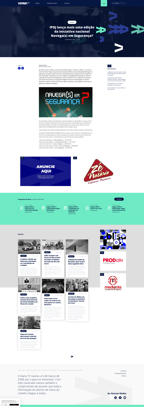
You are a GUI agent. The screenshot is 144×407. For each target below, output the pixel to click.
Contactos (67, 3)
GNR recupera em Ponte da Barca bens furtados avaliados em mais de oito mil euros (52, 259)
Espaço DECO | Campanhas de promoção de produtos (74, 209)
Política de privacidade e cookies (34, 370)
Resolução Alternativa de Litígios (76, 370)
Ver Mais (119, 199)
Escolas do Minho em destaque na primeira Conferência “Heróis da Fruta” (76, 300)
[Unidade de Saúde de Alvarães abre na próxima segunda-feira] (77, 254)
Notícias (37, 3)
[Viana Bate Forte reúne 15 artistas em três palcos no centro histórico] (53, 293)
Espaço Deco (28, 212)
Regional (23, 256)
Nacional (72, 22)
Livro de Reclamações (62, 370)
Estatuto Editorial (52, 370)
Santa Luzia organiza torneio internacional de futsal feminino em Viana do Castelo (29, 301)
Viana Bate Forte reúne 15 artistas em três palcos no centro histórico (52, 301)
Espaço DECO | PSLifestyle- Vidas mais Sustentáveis (118, 208)
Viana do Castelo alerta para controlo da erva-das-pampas (28, 336)
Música (47, 295)
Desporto (23, 294)
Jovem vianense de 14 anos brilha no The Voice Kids (116, 88)
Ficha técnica (45, 370)
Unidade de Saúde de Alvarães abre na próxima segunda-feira (76, 262)
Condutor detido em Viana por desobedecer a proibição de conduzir (28, 262)
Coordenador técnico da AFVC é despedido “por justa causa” (115, 84)
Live (104, 3)
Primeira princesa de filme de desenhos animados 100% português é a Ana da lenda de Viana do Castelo (116, 79)
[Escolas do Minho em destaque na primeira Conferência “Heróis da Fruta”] (77, 291)
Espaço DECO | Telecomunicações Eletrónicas (53, 208)
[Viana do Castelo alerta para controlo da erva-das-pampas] (29, 328)
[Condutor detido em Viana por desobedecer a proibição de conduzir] (29, 253)
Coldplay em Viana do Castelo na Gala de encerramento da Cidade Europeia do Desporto (116, 73)
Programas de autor (52, 3)
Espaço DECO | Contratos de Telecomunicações (31, 208)
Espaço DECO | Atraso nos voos (96, 207)
